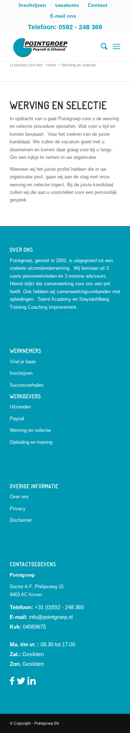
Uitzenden (20, 406)
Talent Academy (54, 299)
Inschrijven (21, 373)
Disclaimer (21, 520)
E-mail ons (63, 16)
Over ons (19, 496)
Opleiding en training (31, 442)
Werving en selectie (30, 430)
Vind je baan (23, 361)
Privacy (18, 508)
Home (51, 65)
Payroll (17, 418)
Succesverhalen (26, 385)
